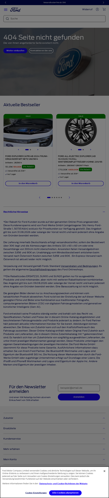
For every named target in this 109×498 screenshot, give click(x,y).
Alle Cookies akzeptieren (65, 492)
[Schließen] (104, 471)
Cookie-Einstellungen (36, 492)
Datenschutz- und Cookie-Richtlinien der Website (63, 483)
